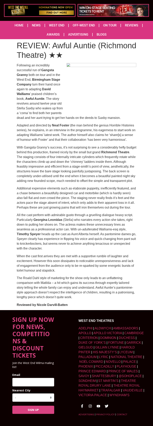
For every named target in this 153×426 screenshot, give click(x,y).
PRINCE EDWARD (92, 371)
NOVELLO (113, 361)
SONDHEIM (87, 380)
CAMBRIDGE (134, 333)
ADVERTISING (78, 34)
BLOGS (102, 34)
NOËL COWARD (91, 361)
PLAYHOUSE (126, 366)
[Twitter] (106, 406)
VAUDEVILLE (133, 390)
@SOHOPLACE (130, 376)
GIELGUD (85, 347)
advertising (86, 414)
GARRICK (133, 342)
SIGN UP (33, 410)
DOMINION (108, 338)
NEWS (36, 25)
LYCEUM (126, 352)
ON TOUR (110, 25)
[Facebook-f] (82, 406)
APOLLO (84, 333)
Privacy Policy (105, 414)
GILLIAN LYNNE (107, 347)
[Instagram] (90, 406)
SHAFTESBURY (104, 376)
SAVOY (83, 376)
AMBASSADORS (125, 328)
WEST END (56, 25)
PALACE (129, 361)
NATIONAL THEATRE (126, 357)
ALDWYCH (103, 328)
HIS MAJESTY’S (105, 352)
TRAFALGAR (110, 390)
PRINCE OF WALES (123, 371)
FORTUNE (116, 342)
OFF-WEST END (84, 25)
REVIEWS (131, 25)
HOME (19, 25)
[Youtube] (98, 406)
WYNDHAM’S (119, 395)
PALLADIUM (87, 357)
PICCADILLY (104, 366)
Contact (122, 414)
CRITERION (89, 338)
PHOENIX (85, 366)
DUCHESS (127, 338)
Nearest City (21, 390)
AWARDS (53, 34)
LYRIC (103, 357)
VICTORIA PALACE (92, 395)
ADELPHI (85, 328)
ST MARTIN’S (108, 380)
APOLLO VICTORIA (107, 333)
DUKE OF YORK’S (92, 342)
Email (16, 375)
